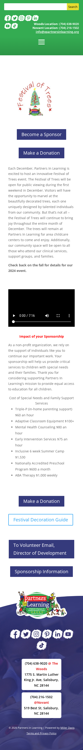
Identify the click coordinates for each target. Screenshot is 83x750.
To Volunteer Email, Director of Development (39, 549)
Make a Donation (41, 153)
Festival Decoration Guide (40, 520)
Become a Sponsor (41, 134)
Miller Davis (67, 727)
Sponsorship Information (41, 571)
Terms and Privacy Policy (41, 733)
